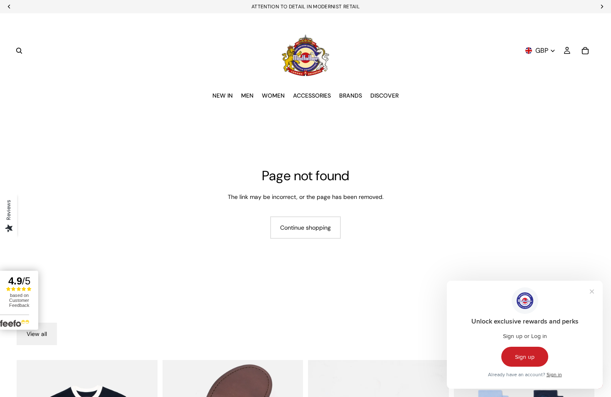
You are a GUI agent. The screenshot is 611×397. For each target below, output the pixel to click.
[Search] (19, 51)
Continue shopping (305, 227)
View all (37, 334)
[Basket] (585, 51)
